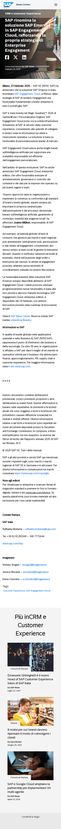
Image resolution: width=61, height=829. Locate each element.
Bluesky (27, 320)
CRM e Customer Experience (23, 13)
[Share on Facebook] (7, 58)
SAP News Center (20, 316)
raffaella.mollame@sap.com (40, 529)
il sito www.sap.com (19, 366)
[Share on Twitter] (15, 58)
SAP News (30, 66)
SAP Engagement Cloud (27, 94)
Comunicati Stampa (13, 66)
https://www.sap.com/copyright (32, 473)
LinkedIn (15, 320)
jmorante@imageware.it (36, 572)
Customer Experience (14, 590)
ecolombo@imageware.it (36, 579)
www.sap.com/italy (13, 543)
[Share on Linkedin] (24, 58)
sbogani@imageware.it (34, 564)
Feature (14, 723)
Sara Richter (16, 742)
